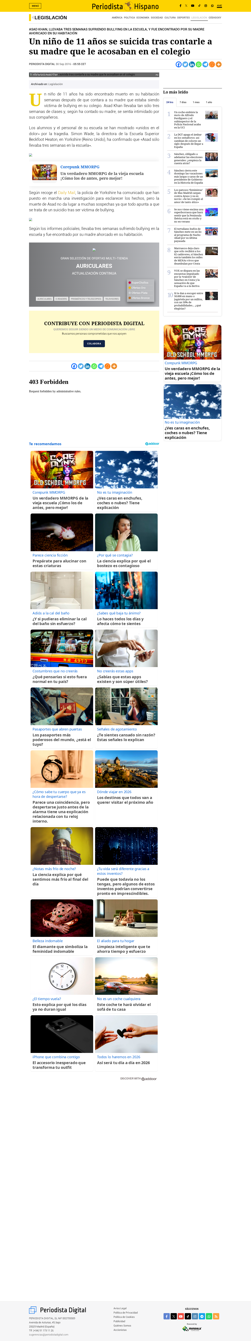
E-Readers (61, 298)
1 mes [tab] (196, 102)
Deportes (183, 17)
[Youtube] (192, 6)
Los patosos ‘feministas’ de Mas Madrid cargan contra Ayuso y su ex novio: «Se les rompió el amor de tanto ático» (188, 196)
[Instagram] (206, 6)
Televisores (112, 298)
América (117, 17)
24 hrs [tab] (169, 102)
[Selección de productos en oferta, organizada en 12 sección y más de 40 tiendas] (94, 249)
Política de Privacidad (126, 1313)
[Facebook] (180, 6)
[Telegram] (205, 64)
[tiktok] (188, 1316)
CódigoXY (215, 17)
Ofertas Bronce (140, 298)
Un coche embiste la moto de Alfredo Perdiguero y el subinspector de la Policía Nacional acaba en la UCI (187, 119)
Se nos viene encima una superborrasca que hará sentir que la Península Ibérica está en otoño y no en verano (188, 215)
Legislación (51, 17)
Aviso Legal (120, 1308)
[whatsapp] (212, 6)
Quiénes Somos (122, 1326)
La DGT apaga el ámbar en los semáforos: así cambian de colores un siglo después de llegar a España (188, 140)
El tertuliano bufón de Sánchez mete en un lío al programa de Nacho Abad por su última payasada (188, 235)
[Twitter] (185, 64)
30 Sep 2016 (63, 64)
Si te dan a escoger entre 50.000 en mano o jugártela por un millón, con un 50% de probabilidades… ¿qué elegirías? (188, 300)
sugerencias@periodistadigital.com (48, 1335)
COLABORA (94, 343)
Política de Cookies (124, 1317)
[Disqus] (94, 1140)
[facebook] (167, 1316)
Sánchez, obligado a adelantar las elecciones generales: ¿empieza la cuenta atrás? (188, 158)
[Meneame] (212, 64)
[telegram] (202, 1316)
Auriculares (44, 298)
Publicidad (119, 1321)
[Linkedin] (192, 64)
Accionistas (120, 1330)
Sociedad (157, 17)
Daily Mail (66, 193)
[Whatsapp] (199, 64)
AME (219, 6)
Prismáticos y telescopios (86, 298)
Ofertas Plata (139, 293)
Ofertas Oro (138, 288)
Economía (142, 17)
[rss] (216, 1316)
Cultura (170, 17)
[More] (219, 64)
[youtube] (181, 1316)
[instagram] (195, 1316)
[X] (186, 6)
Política (129, 17)
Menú (35, 6)
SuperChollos (139, 282)
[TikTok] (199, 6)
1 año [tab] (209, 102)
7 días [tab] (183, 102)
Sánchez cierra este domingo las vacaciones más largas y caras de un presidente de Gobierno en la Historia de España (188, 176)
